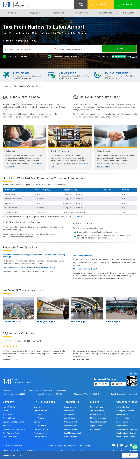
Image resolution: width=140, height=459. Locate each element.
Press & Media (8, 414)
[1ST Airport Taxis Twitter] (122, 445)
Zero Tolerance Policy (11, 433)
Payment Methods (105, 13)
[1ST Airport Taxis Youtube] (114, 445)
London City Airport (12, 321)
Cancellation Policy (10, 437)
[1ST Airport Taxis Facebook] (118, 445)
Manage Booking (35, 13)
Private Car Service (97, 414)
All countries (95, 429)
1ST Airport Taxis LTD (74, 217)
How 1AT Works (9, 407)
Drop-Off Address (62, 47)
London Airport (70, 407)
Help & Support (128, 13)
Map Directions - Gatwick (126, 433)
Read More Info (103, 166)
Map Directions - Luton (125, 426)
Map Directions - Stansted (126, 437)
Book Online (100, 4)
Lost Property (39, 418)
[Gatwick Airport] (121, 308)
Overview (37, 407)
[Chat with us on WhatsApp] (135, 447)
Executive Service (41, 429)
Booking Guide (58, 13)
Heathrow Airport (79, 321)
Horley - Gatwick (122, 422)
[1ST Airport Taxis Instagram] (127, 445)
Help (135, 374)
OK (130, 455)
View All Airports (70, 437)
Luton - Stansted (122, 414)
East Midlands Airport (72, 433)
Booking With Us (40, 437)
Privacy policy (60, 446)
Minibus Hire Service (98, 418)
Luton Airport (69, 411)
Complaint (38, 414)
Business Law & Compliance (14, 429)
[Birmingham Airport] (53, 308)
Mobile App (127, 4)
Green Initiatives (9, 418)
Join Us (37, 422)
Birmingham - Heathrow (125, 411)
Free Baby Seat (40, 426)
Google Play (103, 384)
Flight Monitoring (40, 433)
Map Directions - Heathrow (126, 429)
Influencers (7, 426)
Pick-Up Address (13, 47)
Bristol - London (122, 418)
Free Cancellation (81, 13)
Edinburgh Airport (70, 429)
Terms (50, 446)
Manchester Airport (71, 426)
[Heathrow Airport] (87, 308)
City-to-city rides (96, 407)
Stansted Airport (70, 422)
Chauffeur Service (97, 411)
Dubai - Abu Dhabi (123, 407)
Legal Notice (73, 446)
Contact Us (12, 13)
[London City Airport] (18, 308)
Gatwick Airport (113, 321)
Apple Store (119, 384)
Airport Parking (96, 426)
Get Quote (119, 49)
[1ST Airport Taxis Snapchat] (131, 445)
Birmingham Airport (46, 321)
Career (5, 411)
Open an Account (40, 411)
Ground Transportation (98, 422)
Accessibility (85, 446)
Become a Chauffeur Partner (13, 422)
